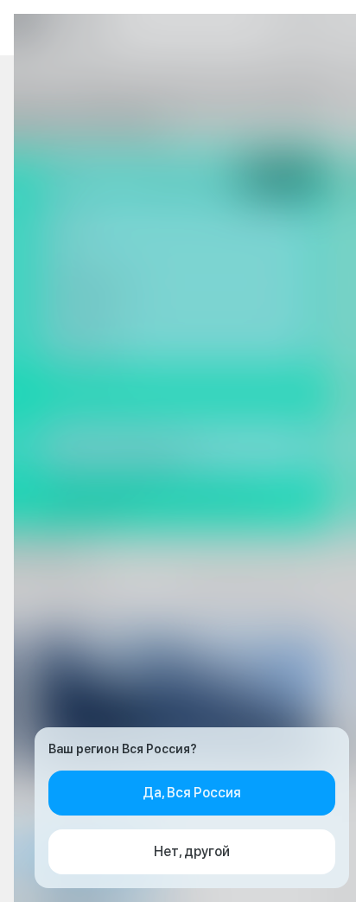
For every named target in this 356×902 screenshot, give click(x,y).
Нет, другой (192, 851)
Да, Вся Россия (192, 792)
